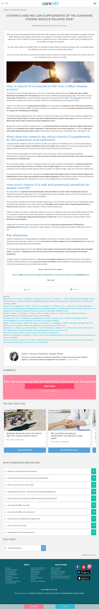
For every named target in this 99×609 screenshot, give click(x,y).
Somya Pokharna (60, 26)
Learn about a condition (58, 571)
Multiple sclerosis (15, 548)
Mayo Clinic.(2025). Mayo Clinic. (31, 333)
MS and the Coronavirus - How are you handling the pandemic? (31, 492)
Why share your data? (11, 569)
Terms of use (34, 576)
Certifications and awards (38, 568)
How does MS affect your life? (18, 505)
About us (8, 568)
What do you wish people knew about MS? (23, 519)
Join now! (49, 386)
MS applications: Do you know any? (20, 532)
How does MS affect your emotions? (21, 512)
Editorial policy (35, 571)
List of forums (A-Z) (56, 574)
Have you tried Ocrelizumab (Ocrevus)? (22, 471)
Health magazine (56, 568)
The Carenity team (10, 571)
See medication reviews (58, 573)
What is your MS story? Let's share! (20, 485)
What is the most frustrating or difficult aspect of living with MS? (32, 498)
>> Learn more (72, 360)
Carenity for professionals (38, 581)
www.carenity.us (23, 593)
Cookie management (37, 578)
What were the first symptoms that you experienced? (27, 478)
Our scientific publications (13, 581)
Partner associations (11, 574)
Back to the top (90, 555)
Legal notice (34, 574)
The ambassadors (10, 573)
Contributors (9, 576)
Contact (33, 579)
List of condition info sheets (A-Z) (60, 576)
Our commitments (10, 583)
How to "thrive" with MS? (16, 525)
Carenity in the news (36, 569)
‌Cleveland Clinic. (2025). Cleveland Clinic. (36, 311)
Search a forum (55, 569)
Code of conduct (35, 573)
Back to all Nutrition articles (15, 10)
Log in (65, 606)
